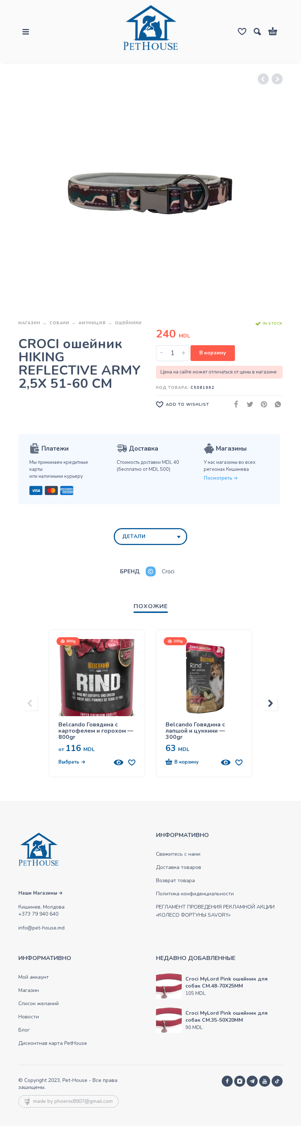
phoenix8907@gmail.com (83, 1101)
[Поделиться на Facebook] (234, 404)
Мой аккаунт (33, 977)
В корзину (212, 352)
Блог (24, 1029)
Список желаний (38, 1003)
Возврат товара (175, 880)
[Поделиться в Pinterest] (262, 404)
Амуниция (92, 323)
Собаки (59, 323)
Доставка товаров (178, 867)
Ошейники (128, 323)
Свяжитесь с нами (178, 854)
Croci (168, 571)
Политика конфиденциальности (195, 893)
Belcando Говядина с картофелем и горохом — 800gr (95, 731)
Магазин (29, 323)
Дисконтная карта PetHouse (52, 1043)
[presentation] (30, 703)
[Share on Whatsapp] (276, 404)
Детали (134, 536)
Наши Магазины (38, 893)
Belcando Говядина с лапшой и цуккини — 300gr (195, 731)
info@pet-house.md (41, 927)
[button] (191, 762)
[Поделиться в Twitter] (248, 404)
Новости (28, 1016)
